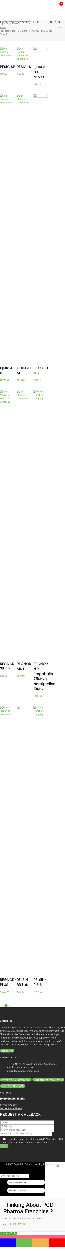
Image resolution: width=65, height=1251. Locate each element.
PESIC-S (24, 66)
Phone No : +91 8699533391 (15, 1079)
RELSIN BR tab (22, 982)
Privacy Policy (8, 1105)
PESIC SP (7, 66)
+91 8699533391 (17, 1182)
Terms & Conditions (11, 1108)
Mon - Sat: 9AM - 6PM (12, 1086)
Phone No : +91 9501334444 (48, 1079)
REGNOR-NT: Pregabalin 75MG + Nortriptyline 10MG (44, 676)
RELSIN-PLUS (40, 982)
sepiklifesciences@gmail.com (23, 1071)
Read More (7, 1050)
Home (3, 27)
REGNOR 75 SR (7, 666)
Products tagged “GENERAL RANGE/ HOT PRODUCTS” (26, 31)
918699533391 (17, 1224)
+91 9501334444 (17, 1190)
